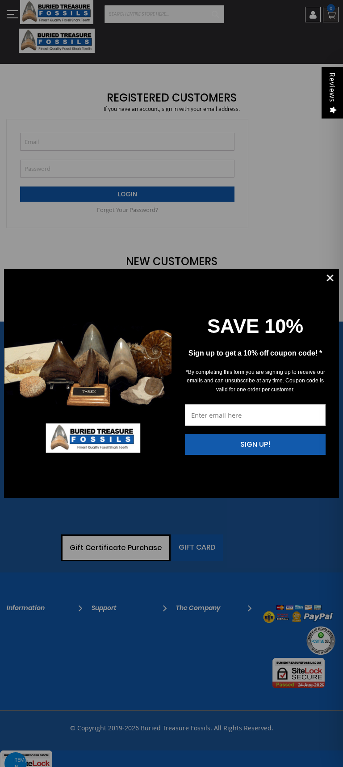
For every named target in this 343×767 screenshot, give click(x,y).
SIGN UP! (255, 444)
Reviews (332, 87)
